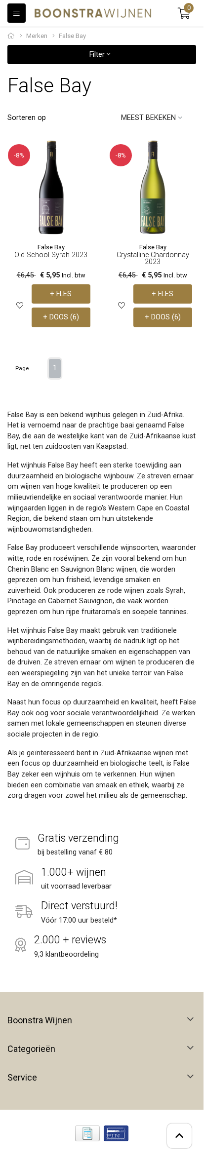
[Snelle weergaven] (83, 155)
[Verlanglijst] (20, 305)
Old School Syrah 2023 (50, 255)
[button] (184, 13)
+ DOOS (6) (61, 317)
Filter (98, 54)
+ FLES (61, 294)
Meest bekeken (148, 118)
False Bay (51, 247)
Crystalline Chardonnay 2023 (153, 258)
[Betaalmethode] (87, 1133)
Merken (36, 35)
